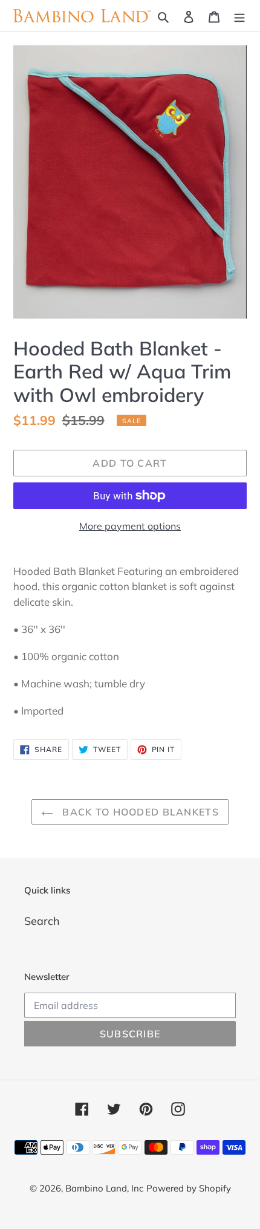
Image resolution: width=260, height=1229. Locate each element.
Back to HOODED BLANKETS (139, 812)
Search (42, 921)
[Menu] (239, 16)
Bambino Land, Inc (104, 1188)
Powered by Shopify (188, 1188)
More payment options (130, 526)
